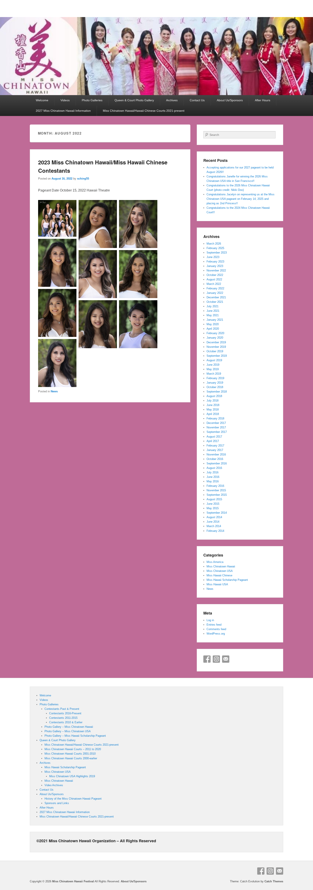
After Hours (262, 100)
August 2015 (214, 499)
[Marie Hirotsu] (57, 336)
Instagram (216, 659)
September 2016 (217, 463)
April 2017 (213, 441)
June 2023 (213, 257)
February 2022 (215, 288)
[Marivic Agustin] (98, 247)
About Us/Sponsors (230, 100)
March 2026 (214, 243)
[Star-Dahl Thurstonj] (57, 285)
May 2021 (213, 315)
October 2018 (215, 387)
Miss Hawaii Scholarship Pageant (227, 579)
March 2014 (214, 526)
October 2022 (215, 275)
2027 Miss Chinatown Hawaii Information (63, 110)
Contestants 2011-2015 (63, 717)
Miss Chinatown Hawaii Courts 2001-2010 (70, 753)
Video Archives (54, 785)
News (54, 391)
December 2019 (216, 342)
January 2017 (215, 450)
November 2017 (216, 427)
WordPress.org (216, 633)
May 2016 (213, 481)
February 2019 (215, 378)
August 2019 (214, 360)
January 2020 (215, 337)
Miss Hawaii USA (217, 584)
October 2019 (215, 351)
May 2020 (213, 324)
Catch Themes (273, 881)
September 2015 (217, 494)
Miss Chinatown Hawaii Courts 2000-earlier (71, 758)
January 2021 (215, 319)
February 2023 (215, 261)
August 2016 (214, 468)
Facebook (207, 659)
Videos (65, 100)
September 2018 (217, 391)
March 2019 (214, 373)
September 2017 (217, 431)
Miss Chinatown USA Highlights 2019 (72, 776)
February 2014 (215, 530)
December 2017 (216, 423)
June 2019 (213, 364)
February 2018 (215, 418)
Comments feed (216, 629)
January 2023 (215, 266)
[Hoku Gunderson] (138, 297)
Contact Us (197, 100)
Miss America (215, 562)
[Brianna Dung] (98, 297)
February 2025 (215, 248)
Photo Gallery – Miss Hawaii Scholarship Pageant (75, 735)
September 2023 (217, 252)
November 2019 (216, 346)
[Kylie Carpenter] (138, 247)
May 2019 (213, 369)
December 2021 (216, 297)
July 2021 (212, 306)
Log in (210, 620)
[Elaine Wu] (57, 386)
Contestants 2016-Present (65, 713)
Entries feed (214, 624)
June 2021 (213, 310)
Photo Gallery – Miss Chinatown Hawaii (69, 726)
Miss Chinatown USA (220, 571)
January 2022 (215, 292)
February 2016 (215, 485)
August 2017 (214, 436)
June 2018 (213, 405)
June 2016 (213, 476)
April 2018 (213, 414)
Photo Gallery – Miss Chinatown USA (68, 731)
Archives (172, 100)
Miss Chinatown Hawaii (221, 566)
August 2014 (214, 517)
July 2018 (212, 400)
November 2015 (216, 490)
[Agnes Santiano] (138, 347)
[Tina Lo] (98, 347)
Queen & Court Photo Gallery (134, 100)
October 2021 (215, 301)
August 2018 (214, 396)
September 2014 (217, 512)
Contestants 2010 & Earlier (65, 722)
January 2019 (215, 382)
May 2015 (213, 508)
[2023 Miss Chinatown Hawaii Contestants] (57, 235)
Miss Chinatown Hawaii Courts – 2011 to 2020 (73, 749)
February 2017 (215, 445)
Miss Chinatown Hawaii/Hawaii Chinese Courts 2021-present (143, 110)
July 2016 (212, 472)
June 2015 (213, 503)
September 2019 (217, 355)
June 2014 (213, 521)
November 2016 (216, 454)
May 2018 (213, 409)
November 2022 (216, 270)
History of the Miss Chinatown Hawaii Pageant (73, 798)
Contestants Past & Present (62, 708)
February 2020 (215, 333)
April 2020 (213, 328)
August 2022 (214, 279)
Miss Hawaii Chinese (219, 575)
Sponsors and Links (57, 803)
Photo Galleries (92, 100)
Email (225, 659)
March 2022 (214, 284)
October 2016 (215, 459)
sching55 (83, 178)
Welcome (42, 100)
